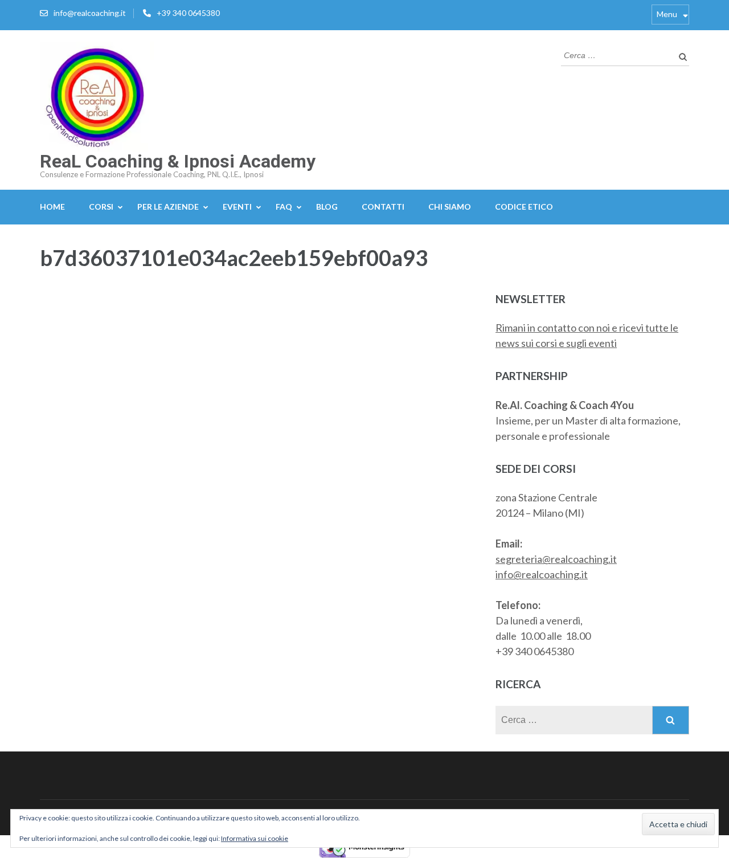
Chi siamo (449, 206)
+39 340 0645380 (188, 13)
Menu (667, 14)
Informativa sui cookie (254, 838)
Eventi (237, 206)
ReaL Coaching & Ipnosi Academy (178, 161)
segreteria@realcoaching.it (556, 559)
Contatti (383, 206)
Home (52, 206)
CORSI (101, 206)
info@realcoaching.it (90, 13)
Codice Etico (524, 206)
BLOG (327, 206)
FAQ (284, 206)
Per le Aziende (168, 206)
